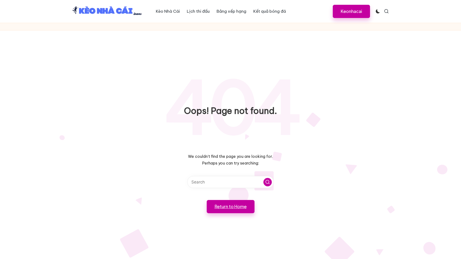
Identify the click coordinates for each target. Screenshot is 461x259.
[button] (351, 11)
